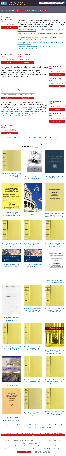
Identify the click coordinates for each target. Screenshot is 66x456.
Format (11, 144)
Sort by (39, 144)
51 (61, 137)
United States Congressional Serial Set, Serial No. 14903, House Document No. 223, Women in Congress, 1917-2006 (54, 352)
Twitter (39, 452)
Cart (45, 10)
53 (27, 140)
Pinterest (46, 452)
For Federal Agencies (31, 448)
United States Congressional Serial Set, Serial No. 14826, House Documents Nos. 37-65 (33, 381)
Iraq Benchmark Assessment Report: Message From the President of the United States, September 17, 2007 (54, 280)
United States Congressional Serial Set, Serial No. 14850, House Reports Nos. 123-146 (33, 348)
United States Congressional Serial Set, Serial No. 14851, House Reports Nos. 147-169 (11, 348)
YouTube (44, 452)
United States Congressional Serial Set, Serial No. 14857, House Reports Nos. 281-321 (11, 244)
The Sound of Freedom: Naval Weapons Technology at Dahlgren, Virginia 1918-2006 (33, 178)
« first (8, 137)
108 (24, 427)
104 (48, 425)
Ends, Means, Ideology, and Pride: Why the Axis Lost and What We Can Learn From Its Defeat (40, 30)
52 (21, 140)
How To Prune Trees (26, 111)
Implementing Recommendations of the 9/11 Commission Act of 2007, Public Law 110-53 (11, 318)
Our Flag (33, 214)
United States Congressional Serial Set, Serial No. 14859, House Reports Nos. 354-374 (54, 310)
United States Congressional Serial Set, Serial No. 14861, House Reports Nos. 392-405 (33, 244)
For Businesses (11, 448)
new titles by (12, 10)
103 (42, 425)
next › (38, 140)
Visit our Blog (24, 452)
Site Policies (14, 446)
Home (2, 14)
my (31, 10)
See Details (33, 435)
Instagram (41, 452)
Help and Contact (31, 446)
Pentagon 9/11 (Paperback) (11, 385)
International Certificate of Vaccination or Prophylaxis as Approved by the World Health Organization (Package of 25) (11, 214)
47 (40, 137)
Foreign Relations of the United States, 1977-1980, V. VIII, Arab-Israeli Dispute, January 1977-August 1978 (41, 39)
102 (36, 425)
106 (60, 425)
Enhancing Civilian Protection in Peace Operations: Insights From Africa (40, 34)
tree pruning (5, 109)
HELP (39, 10)
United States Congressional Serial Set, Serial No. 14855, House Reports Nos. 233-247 (54, 413)
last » (45, 140)
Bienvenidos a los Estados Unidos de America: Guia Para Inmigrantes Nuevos (33, 266)
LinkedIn (49, 452)
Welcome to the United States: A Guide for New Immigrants (11, 265)
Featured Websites (52, 448)
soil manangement (29, 108)
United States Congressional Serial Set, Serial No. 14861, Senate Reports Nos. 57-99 (54, 244)
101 (30, 425)
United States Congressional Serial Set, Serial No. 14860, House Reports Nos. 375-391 (33, 310)
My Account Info (50, 446)
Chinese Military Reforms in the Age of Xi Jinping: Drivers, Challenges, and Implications (37, 47)
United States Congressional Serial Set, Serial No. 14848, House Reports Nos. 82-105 (54, 381)
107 (18, 427)
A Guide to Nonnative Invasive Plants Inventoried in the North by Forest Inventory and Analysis (23, 113)
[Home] (14, 4)
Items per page (28, 146)
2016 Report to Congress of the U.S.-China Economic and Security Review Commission (40, 43)
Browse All (7, 8)
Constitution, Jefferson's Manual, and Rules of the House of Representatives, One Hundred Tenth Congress (11, 418)
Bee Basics (37, 111)
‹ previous (17, 137)
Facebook (36, 452)
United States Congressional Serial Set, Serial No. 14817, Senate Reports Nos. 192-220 (33, 414)
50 (56, 137)
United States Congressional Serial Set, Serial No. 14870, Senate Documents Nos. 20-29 (11, 175)
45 (29, 137)
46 (35, 137)
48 (45, 137)
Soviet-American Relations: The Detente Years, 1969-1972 (54, 176)
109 (30, 427)
